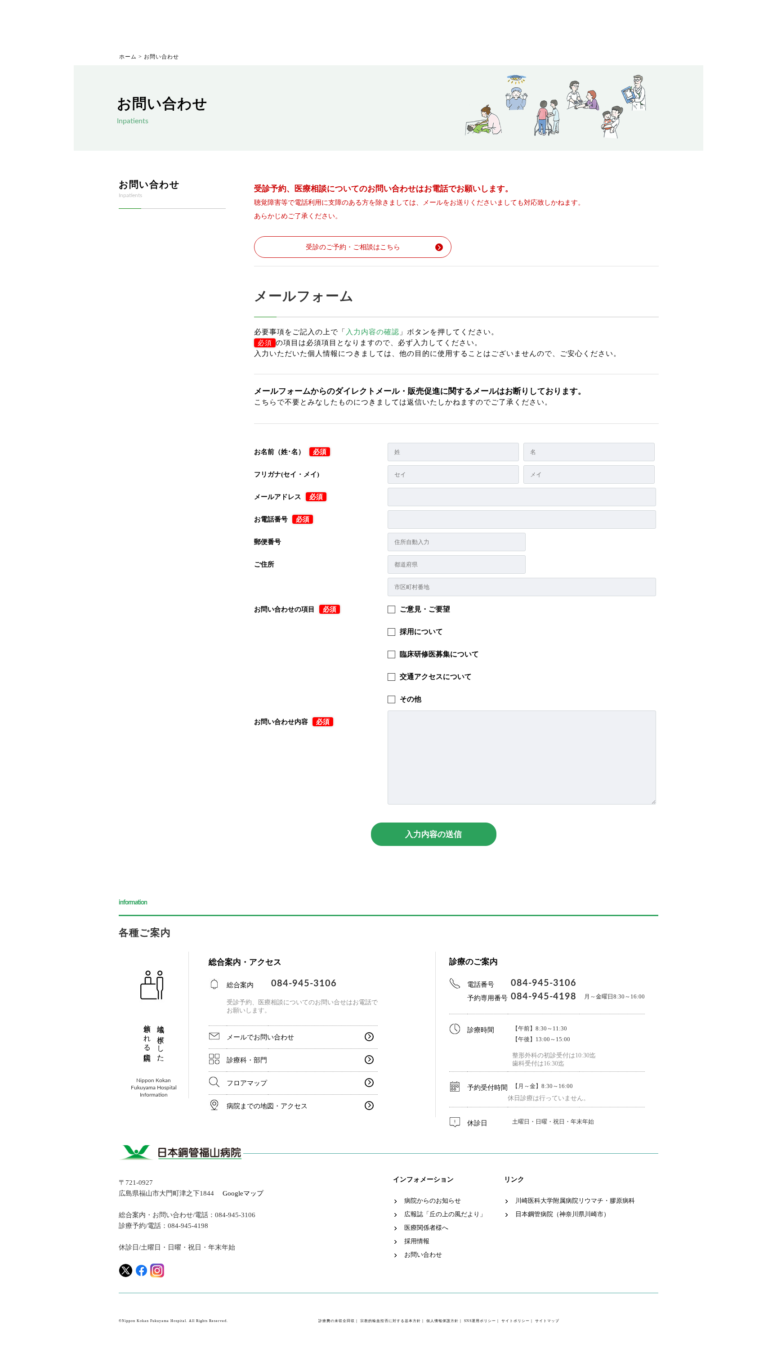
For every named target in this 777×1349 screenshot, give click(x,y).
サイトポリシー (515, 1321)
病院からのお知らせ (432, 1201)
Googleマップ (243, 1193)
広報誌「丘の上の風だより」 (445, 1214)
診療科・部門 (247, 1060)
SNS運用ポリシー (480, 1321)
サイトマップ (547, 1321)
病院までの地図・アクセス (267, 1106)
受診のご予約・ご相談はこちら (353, 247)
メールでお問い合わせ (260, 1037)
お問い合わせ (423, 1255)
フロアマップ (247, 1083)
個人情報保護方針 (442, 1321)
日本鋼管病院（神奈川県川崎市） (562, 1214)
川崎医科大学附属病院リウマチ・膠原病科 (575, 1201)
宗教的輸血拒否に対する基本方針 (390, 1321)
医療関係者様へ (426, 1228)
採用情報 (416, 1241)
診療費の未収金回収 (336, 1321)
